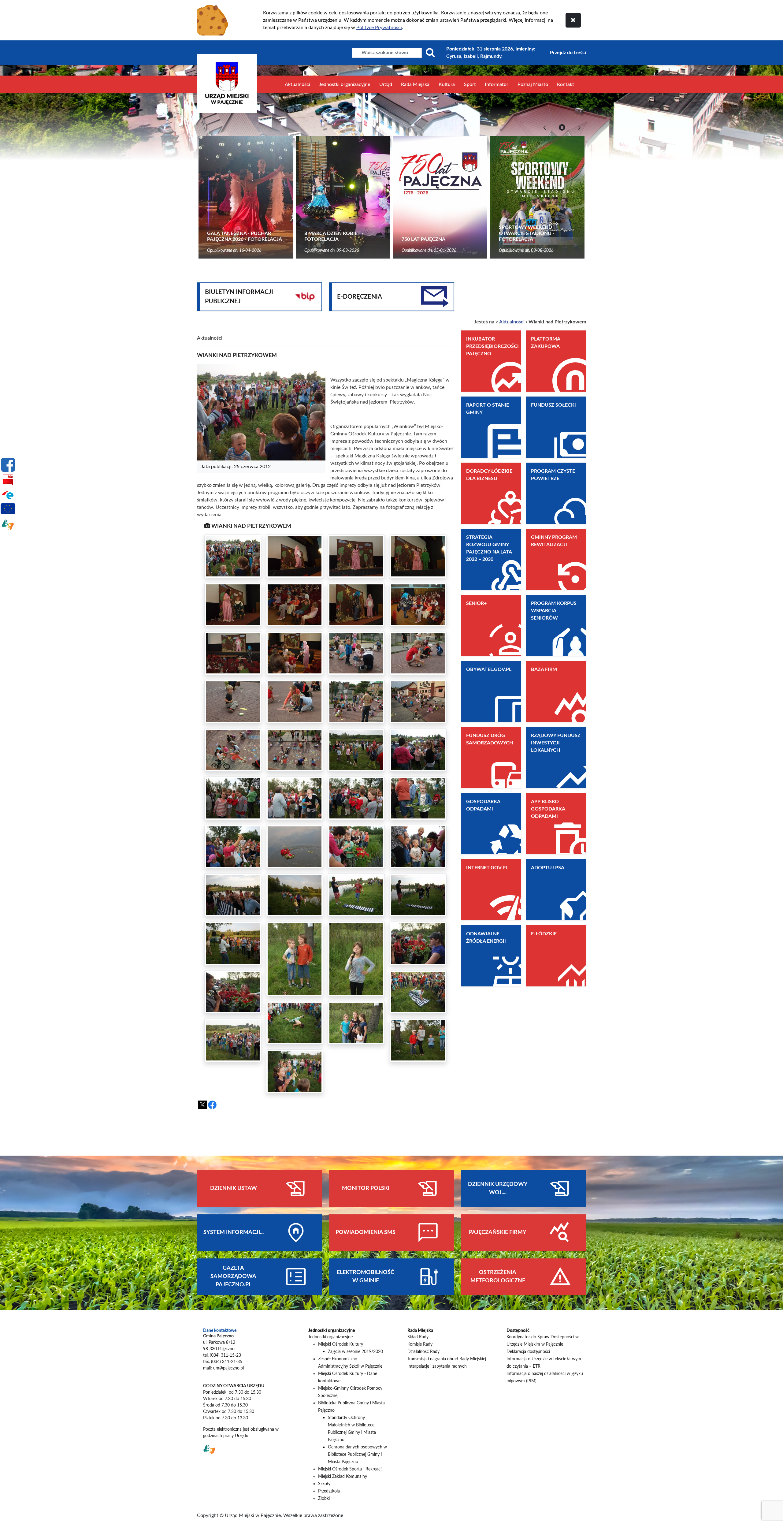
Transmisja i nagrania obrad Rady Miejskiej (446, 1359)
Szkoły (324, 1484)
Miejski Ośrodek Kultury (340, 1344)
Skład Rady (418, 1337)
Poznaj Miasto (533, 84)
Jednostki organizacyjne (344, 84)
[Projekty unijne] (8, 509)
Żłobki (324, 1498)
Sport (470, 84)
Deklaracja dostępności (528, 1352)
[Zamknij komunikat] (573, 20)
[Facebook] (8, 464)
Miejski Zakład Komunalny (342, 1476)
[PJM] (8, 524)
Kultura (447, 84)
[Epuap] (8, 494)
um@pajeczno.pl (228, 1368)
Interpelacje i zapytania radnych (437, 1366)
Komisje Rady (419, 1344)
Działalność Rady (423, 1352)
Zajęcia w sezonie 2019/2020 (355, 1352)
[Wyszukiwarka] (430, 52)
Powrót (431, 1115)
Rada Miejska (415, 84)
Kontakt (565, 84)
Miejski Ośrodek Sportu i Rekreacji (350, 1469)
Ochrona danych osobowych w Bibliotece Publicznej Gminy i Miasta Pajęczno (357, 1454)
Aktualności (297, 84)
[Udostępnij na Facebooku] (212, 1105)
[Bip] (8, 479)
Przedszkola (329, 1491)
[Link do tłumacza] (209, 1450)
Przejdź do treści (568, 52)
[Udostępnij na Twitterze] (202, 1105)
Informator (496, 84)
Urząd (385, 84)
